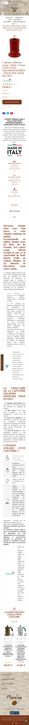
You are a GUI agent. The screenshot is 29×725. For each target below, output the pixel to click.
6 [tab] (15, 58)
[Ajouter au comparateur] (9, 106)
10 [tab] (21, 58)
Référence (5, 93)
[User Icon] (23, 14)
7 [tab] (17, 58)
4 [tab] (12, 58)
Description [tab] (14, 205)
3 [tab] (10, 58)
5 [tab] (14, 58)
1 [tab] (7, 58)
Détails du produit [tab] (14, 211)
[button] (4, 3)
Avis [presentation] (14, 217)
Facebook (3, 113)
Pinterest (11, 113)
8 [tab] (18, 58)
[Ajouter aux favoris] (4, 106)
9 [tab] (20, 58)
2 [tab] (9, 58)
